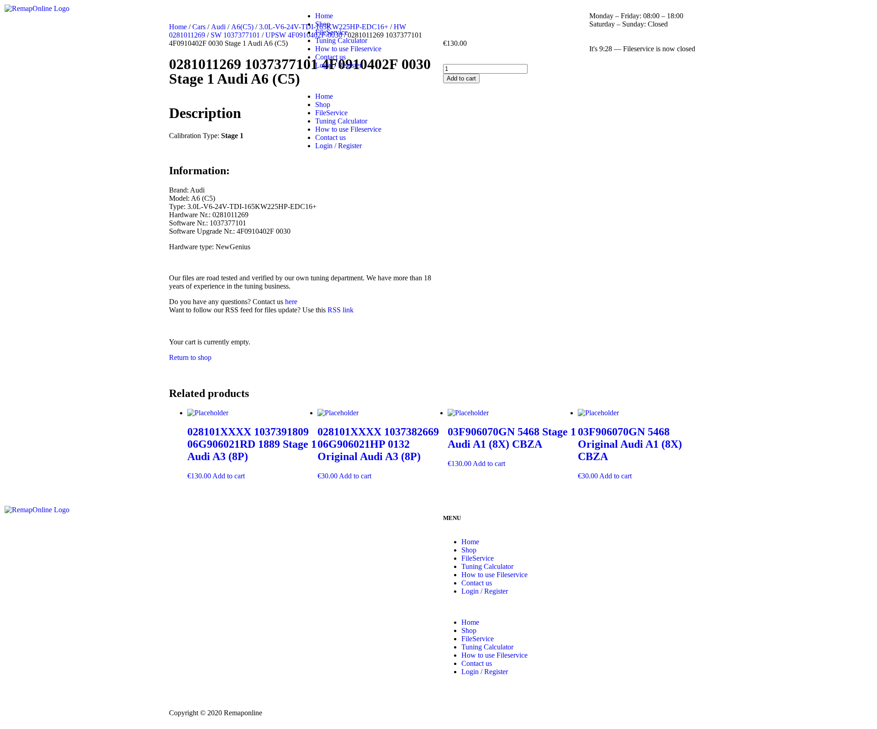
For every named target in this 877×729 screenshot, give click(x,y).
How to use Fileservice (348, 49)
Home (324, 16)
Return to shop (190, 357)
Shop (322, 24)
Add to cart (228, 476)
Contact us (330, 57)
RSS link (341, 310)
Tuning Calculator (341, 40)
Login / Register (338, 65)
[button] (438, 81)
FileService (331, 32)
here (291, 302)
